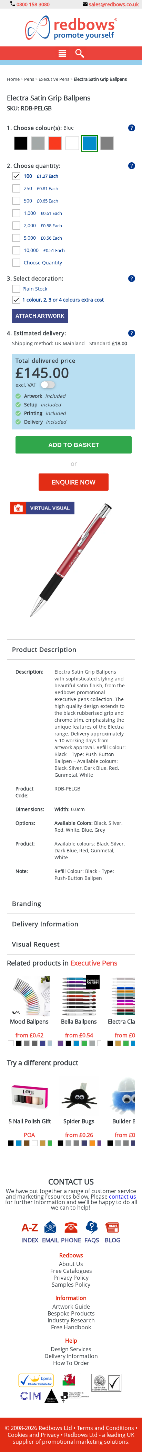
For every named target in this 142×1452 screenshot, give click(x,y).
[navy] (84, 1143)
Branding (26, 903)
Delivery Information (45, 924)
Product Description (44, 649)
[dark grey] (35, 1043)
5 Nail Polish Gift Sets (30, 1121)
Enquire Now (73, 482)
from (29, 1035)
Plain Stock (34, 288)
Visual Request (36, 944)
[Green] (84, 1043)
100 (41, 176)
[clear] (35, 1143)
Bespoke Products (71, 1313)
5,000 (43, 237)
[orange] (92, 1143)
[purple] (60, 1043)
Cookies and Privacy (33, 1435)
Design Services (71, 1349)
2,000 (43, 225)
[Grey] (107, 143)
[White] (72, 143)
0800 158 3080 (32, 4)
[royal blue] (42, 1043)
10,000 (44, 250)
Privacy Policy (71, 1277)
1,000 (43, 213)
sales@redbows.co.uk (113, 4)
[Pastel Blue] (50, 1043)
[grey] (27, 1043)
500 (41, 200)
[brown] (27, 1143)
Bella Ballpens (79, 1021)
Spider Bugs (78, 1121)
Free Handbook (71, 1327)
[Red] (55, 143)
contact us (122, 1196)
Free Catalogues (71, 1271)
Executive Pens (94, 963)
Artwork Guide (71, 1306)
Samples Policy (71, 1284)
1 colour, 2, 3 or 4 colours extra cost (63, 299)
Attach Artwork (40, 316)
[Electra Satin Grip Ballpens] (71, 559)
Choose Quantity (43, 262)
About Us (71, 1264)
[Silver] (38, 143)
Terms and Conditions (105, 1428)
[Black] (21, 143)
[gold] (118, 1043)
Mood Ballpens (29, 1021)
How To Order (71, 1363)
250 (41, 188)
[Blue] (90, 143)
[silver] (92, 1043)
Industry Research (71, 1320)
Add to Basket (73, 444)
